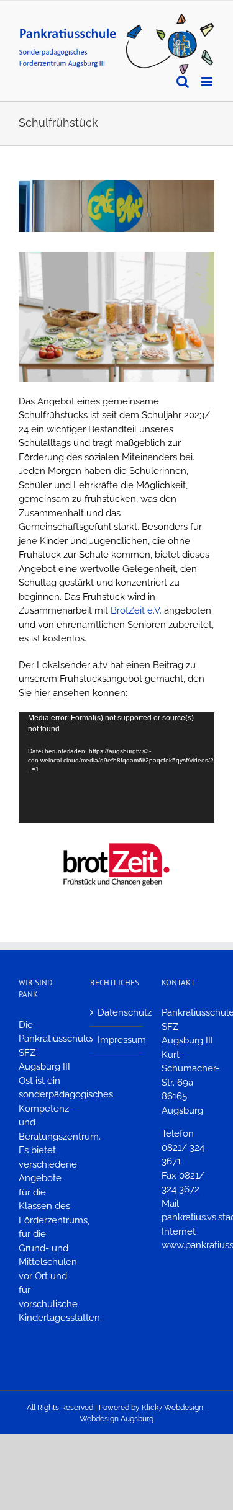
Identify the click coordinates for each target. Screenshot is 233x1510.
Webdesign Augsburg (116, 1418)
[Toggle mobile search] (182, 81)
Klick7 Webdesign (172, 1407)
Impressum (117, 1039)
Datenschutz (117, 1012)
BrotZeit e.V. (136, 610)
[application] (116, 767)
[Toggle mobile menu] (207, 81)
